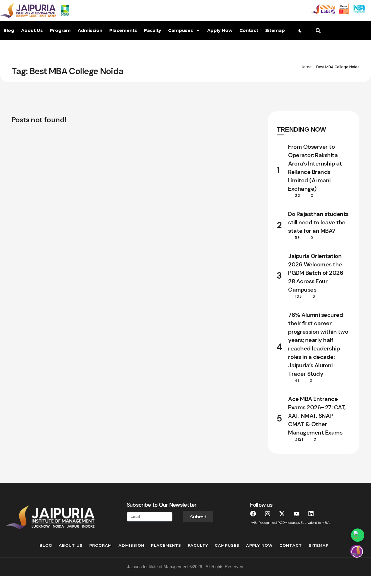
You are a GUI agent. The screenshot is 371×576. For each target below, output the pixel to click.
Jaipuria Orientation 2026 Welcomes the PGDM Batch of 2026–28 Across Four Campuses (317, 272)
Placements (123, 30)
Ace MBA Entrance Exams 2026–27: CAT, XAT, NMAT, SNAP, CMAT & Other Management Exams (317, 415)
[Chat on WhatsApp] (357, 535)
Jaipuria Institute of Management (157, 566)
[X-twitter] (282, 514)
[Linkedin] (311, 514)
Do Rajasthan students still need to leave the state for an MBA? (318, 222)
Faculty (152, 30)
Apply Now (219, 30)
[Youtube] (296, 514)
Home (306, 67)
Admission (90, 30)
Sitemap (275, 30)
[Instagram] (267, 514)
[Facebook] (253, 514)
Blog (8, 30)
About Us (32, 30)
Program (60, 30)
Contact (248, 30)
